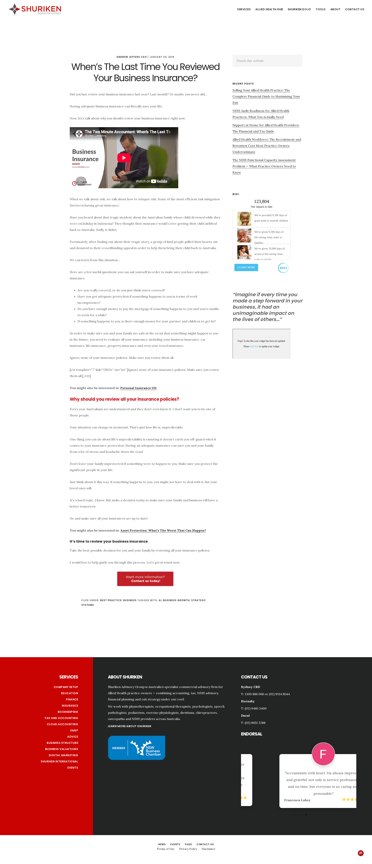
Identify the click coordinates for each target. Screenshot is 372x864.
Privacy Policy (188, 849)
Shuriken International (59, 761)
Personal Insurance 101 (138, 388)
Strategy (198, 600)
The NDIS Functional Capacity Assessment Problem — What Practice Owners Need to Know (264, 166)
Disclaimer (208, 849)
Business (130, 600)
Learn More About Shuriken (129, 726)
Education (69, 693)
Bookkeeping (68, 712)
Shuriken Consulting (35, 9)
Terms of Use (166, 849)
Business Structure (62, 743)
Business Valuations (61, 749)
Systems (87, 605)
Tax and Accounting (61, 718)
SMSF (74, 730)
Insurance (70, 706)
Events (72, 768)
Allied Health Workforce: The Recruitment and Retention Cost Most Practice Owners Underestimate (266, 145)
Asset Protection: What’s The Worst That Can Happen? (163, 530)
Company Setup (66, 687)
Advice (72, 737)
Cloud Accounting (62, 724)
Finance (72, 699)
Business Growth (176, 600)
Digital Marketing (63, 755)
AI (160, 600)
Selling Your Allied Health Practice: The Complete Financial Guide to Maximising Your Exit (266, 96)
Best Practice (111, 600)
